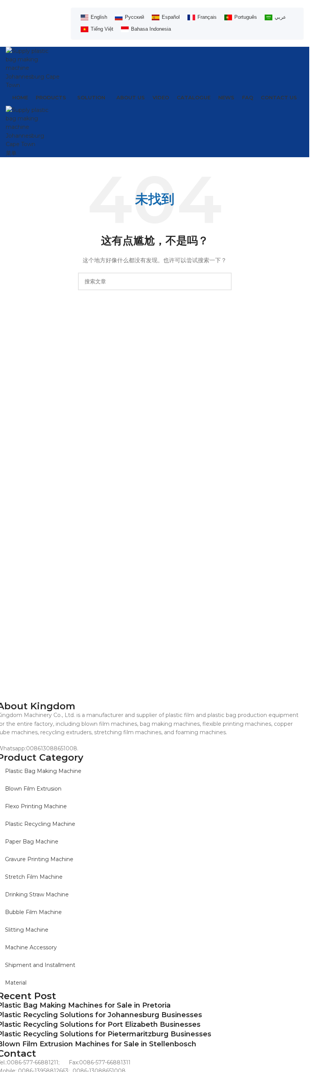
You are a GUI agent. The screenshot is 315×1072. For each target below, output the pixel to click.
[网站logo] (33, 67)
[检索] (223, 281)
